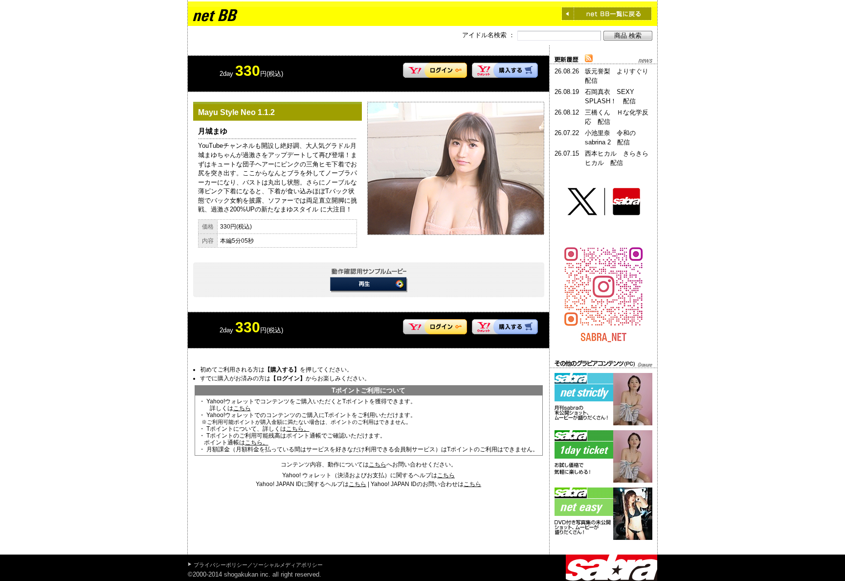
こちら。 (298, 428)
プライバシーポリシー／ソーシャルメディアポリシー (258, 565)
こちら (242, 408)
